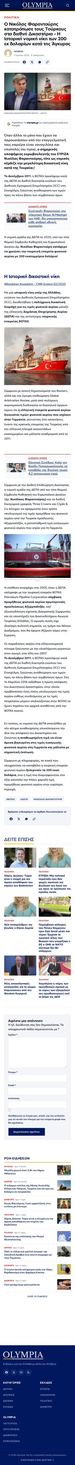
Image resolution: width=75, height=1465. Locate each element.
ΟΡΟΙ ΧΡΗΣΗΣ (11, 1429)
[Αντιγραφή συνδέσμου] (47, 62)
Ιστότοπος (14, 1098)
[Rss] (28, 1372)
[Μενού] (7, 5)
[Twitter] (32, 62)
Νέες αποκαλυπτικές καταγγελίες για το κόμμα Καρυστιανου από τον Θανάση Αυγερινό (20, 988)
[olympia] (37, 5)
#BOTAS (10, 799)
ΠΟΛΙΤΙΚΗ (11, 17)
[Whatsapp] (40, 62)
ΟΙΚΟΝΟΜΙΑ (47, 1394)
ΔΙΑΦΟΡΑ (46, 1406)
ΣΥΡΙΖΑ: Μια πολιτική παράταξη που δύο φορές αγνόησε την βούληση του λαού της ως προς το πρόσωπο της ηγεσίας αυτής (55, 884)
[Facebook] (24, 62)
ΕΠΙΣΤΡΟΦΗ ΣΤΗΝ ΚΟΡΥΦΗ (37, 1460)
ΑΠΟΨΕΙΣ (8, 1394)
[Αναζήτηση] (67, 5)
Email (12, 1085)
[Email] (21, 1372)
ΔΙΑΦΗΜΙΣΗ (10, 1435)
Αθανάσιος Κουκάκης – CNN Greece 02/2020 (35, 284)
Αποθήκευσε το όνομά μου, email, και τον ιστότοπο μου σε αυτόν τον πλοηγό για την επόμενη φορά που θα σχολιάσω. (36, 1119)
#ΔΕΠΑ (24, 799)
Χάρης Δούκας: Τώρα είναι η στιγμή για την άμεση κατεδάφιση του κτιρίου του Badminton (18, 880)
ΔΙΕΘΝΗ (8, 1400)
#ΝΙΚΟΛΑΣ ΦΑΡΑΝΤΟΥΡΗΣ (47, 799)
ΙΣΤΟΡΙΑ (45, 1389)
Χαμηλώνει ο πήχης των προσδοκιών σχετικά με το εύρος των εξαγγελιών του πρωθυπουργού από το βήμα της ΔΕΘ (54, 990)
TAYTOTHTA (10, 1423)
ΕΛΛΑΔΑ (8, 1406)
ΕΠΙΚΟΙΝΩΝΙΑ (11, 1441)
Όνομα (12, 1072)
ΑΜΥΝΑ (7, 1389)
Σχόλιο (12, 1034)
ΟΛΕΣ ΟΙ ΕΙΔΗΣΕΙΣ (38, 1296)
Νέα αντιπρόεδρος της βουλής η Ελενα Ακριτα (18, 926)
